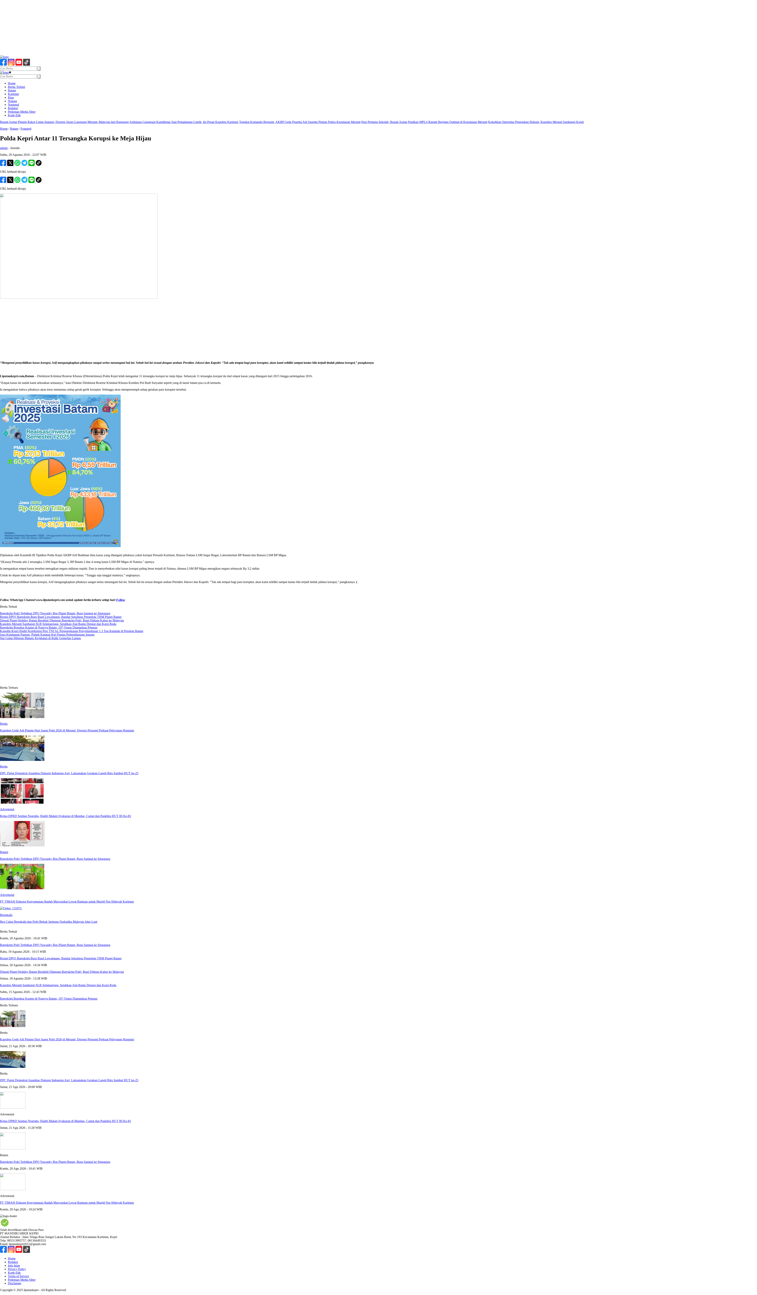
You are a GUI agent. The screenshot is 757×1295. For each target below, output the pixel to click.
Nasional (13, 104)
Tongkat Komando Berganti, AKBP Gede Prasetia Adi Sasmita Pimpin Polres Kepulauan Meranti (300, 122)
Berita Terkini (16, 87)
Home (12, 83)
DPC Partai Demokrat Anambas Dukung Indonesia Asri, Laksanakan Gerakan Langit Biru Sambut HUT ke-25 (69, 1080)
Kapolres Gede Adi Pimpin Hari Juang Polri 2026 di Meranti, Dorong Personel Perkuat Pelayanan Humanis (67, 1039)
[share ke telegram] (24, 165)
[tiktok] (26, 64)
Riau (11, 97)
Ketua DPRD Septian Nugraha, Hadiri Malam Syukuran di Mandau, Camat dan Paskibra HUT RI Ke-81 (65, 1121)
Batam (12, 90)
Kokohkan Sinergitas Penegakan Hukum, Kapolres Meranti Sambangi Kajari (536, 122)
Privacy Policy (17, 1269)
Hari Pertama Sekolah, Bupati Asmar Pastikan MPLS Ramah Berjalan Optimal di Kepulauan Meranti (424, 122)
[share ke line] (31, 165)
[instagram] (11, 64)
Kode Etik (14, 115)
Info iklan (14, 1265)
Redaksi (13, 108)
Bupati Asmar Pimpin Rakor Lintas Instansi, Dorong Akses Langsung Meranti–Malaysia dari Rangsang (64, 122)
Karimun (13, 94)
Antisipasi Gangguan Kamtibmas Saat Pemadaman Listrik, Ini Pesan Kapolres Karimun (183, 122)
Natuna (12, 101)
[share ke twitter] (10, 165)
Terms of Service (18, 1276)
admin (4, 148)
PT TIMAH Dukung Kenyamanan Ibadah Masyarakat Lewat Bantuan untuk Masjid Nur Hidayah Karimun (67, 1202)
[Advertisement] (118, 27)
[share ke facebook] (3, 165)
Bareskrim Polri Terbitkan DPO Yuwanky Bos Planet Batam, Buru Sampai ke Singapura (55, 1161)
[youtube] (18, 64)
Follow (120, 600)
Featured (26, 128)
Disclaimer (14, 1283)
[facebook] (3, 64)
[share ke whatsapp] (17, 165)
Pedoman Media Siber (21, 111)
